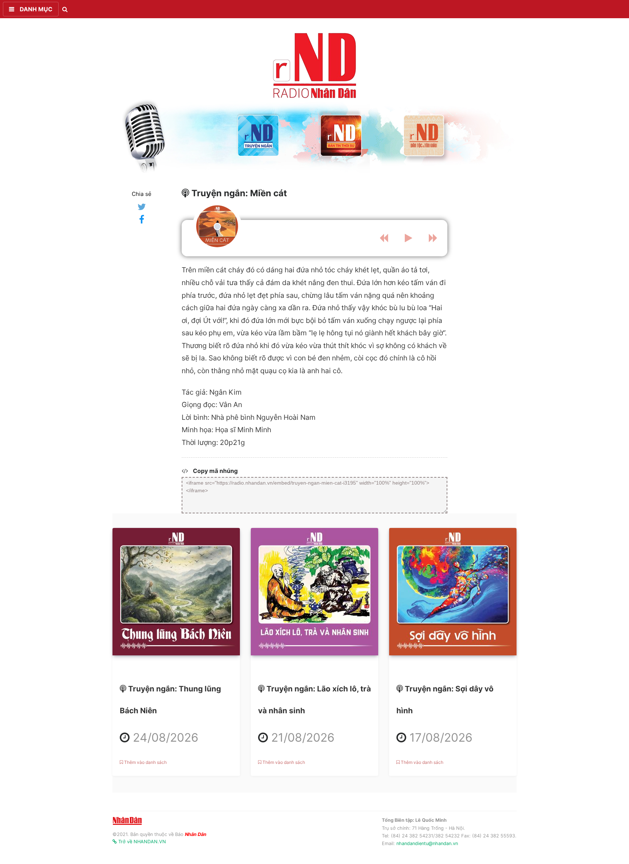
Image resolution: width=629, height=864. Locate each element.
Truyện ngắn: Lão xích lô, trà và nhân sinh (314, 717)
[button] (31, 9)
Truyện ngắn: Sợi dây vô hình (445, 706)
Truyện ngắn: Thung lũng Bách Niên (173, 717)
